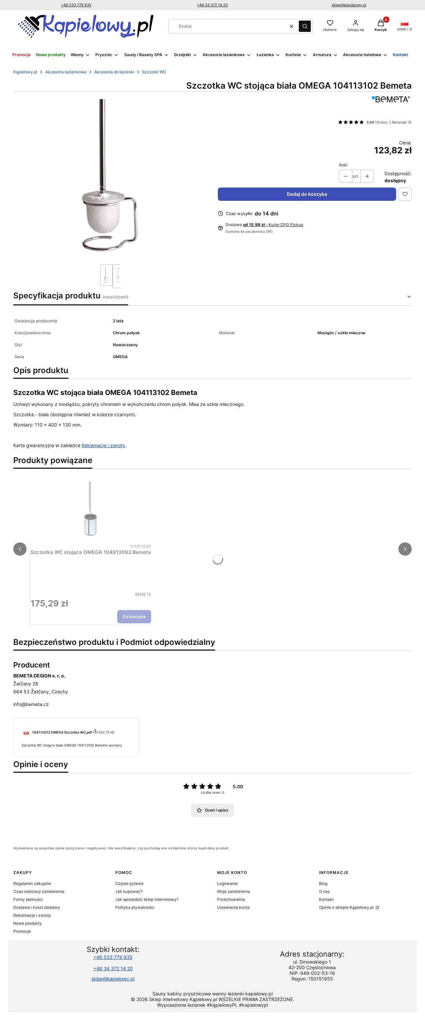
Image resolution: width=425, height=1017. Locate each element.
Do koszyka (134, 616)
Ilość (343, 164)
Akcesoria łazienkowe (65, 71)
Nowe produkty (27, 923)
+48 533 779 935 (76, 5)
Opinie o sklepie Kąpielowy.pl (347, 907)
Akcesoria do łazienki (114, 71)
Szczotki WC (154, 71)
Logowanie (227, 883)
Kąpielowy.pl (25, 71)
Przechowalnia (231, 899)
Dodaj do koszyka (307, 194)
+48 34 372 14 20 (212, 5)
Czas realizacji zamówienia (38, 891)
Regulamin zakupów (32, 883)
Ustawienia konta (233, 907)
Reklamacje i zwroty (103, 445)
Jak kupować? (128, 891)
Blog (323, 883)
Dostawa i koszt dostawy (36, 907)
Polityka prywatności (134, 907)
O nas (324, 891)
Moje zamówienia (233, 891)
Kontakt (326, 899)
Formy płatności (28, 899)
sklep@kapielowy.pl (349, 5)
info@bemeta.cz (31, 704)
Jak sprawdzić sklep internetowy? (147, 899)
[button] (305, 26)
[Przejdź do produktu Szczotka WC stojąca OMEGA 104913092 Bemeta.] (91, 508)
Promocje (22, 931)
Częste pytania (129, 883)
